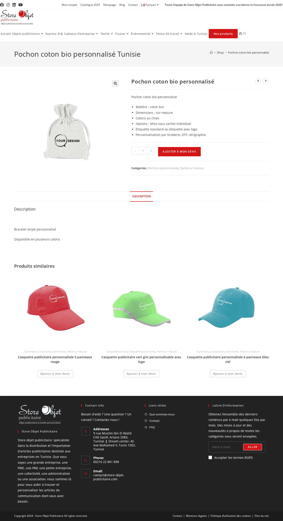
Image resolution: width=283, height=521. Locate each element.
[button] (115, 83)
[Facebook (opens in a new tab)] (2, 5)
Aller (252, 447)
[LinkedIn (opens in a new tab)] (14, 5)
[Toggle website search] (245, 33)
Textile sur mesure (192, 168)
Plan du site (262, 516)
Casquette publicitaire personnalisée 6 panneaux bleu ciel (228, 359)
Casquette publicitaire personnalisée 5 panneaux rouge (55, 359)
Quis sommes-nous (162, 414)
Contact (133, 5)
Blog (122, 5)
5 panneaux (30, 351)
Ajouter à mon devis (179, 151)
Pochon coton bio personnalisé (248, 52)
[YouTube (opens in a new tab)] (20, 5)
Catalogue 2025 (90, 5)
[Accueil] (211, 52)
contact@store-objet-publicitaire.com (108, 477)
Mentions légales (196, 516)
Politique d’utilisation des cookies (231, 516)
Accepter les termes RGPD (233, 457)
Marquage (109, 5)
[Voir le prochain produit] (266, 81)
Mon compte (69, 5)
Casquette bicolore (116, 351)
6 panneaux (203, 351)
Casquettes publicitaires (52, 351)
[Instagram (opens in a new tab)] (8, 5)
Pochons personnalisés (163, 168)
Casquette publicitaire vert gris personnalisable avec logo (141, 359)
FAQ (152, 427)
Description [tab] (141, 196)
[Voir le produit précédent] (258, 81)
